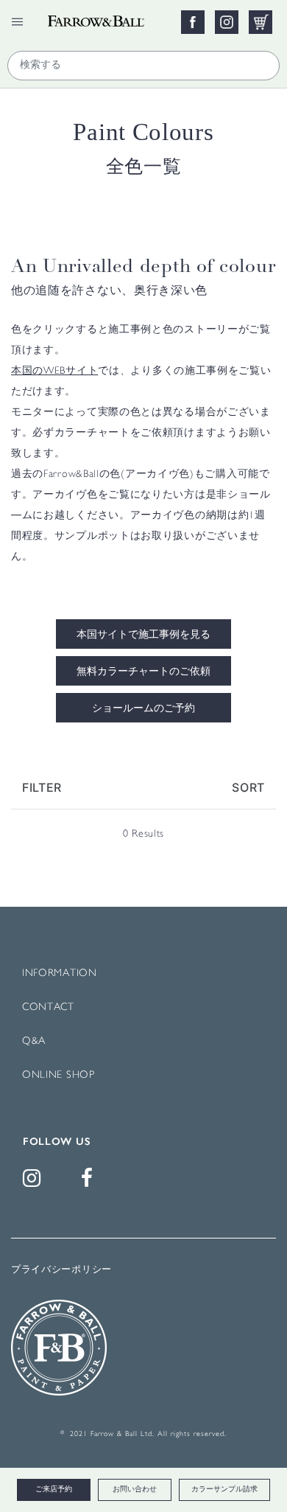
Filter (42, 787)
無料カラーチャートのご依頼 (143, 672)
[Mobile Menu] (17, 21)
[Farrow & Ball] (108, 17)
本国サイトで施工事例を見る (143, 635)
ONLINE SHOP (58, 1075)
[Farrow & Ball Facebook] (90, 1182)
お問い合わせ (135, 1489)
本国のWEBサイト (54, 371)
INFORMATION (59, 973)
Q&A (34, 1041)
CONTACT (48, 1007)
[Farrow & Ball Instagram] (34, 1182)
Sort (248, 787)
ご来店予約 (53, 1489)
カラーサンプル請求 (224, 1489)
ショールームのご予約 (143, 709)
